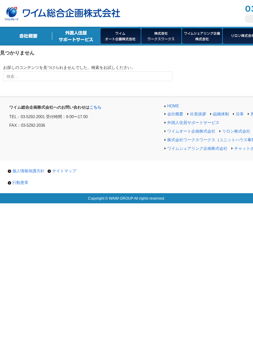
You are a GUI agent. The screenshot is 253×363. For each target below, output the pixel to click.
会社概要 (175, 114)
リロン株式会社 (236, 131)
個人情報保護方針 (28, 171)
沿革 (240, 114)
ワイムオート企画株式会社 (191, 131)
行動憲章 (20, 182)
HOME (173, 106)
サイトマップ (64, 171)
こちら (95, 107)
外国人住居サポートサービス (193, 122)
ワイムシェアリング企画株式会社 (197, 148)
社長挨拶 (198, 114)
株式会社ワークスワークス (191, 140)
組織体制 (221, 114)
